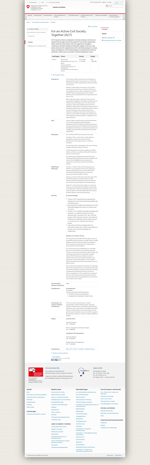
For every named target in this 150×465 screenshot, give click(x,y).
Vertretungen (38, 15)
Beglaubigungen (80, 408)
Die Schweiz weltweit (54, 2)
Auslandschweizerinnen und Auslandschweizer (58, 437)
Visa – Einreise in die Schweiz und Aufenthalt (109, 393)
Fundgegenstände (80, 416)
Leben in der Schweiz (106, 399)
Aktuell (30, 15)
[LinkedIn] (55, 360)
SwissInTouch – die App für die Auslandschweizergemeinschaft (84, 450)
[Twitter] (54, 360)
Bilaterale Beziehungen (107, 410)
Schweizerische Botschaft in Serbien (36, 414)
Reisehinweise (48, 15)
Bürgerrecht (79, 442)
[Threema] (57, 360)
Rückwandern (55, 434)
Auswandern (54, 445)
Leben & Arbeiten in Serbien (60, 16)
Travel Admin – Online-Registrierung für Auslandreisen (86, 433)
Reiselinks (53, 414)
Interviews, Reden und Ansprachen (36, 397)
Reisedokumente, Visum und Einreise (61, 399)
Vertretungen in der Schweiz (58, 426)
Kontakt (104, 29)
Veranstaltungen (31, 402)
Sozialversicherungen (81, 414)
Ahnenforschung (80, 424)
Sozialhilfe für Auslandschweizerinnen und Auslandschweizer (87, 405)
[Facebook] (52, 360)
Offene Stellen (30, 407)
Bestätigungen (80, 411)
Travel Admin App (56, 419)
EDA (43, 2)
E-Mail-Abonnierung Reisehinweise (60, 417)
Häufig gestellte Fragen (57, 402)
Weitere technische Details (60, 353)
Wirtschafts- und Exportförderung (109, 413)
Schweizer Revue (80, 439)
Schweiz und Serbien (101, 15)
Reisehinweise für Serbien (58, 392)
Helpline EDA (97, 368)
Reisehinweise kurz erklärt (58, 394)
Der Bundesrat (33, 2)
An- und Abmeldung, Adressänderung (86, 392)
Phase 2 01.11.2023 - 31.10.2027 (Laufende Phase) (80, 349)
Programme (104, 422)
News (28, 392)
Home (28, 22)
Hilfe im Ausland (55, 412)
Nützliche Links (80, 437)
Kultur (102, 415)
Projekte (103, 425)
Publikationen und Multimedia (109, 427)
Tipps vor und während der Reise (59, 397)
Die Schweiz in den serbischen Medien (37, 394)
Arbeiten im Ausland (56, 429)
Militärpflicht (79, 418)
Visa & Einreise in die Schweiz (87, 16)
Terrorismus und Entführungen (59, 404)
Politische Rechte (80, 397)
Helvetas (109, 38)
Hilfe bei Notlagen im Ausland (84, 402)
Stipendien (79, 426)
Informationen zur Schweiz (108, 401)
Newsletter (29, 399)
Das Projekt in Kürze (58, 75)
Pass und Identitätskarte (82, 394)
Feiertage (29, 404)
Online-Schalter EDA (52, 368)
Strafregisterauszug (81, 421)
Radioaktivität (55, 409)
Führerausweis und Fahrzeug (83, 399)
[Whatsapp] (59, 360)
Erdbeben (53, 407)
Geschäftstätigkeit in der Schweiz (109, 403)
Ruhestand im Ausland (57, 431)
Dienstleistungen (74, 15)
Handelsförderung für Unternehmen (85, 447)
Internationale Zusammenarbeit (114, 16)
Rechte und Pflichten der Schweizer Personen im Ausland (60, 441)
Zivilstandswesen (80, 444)
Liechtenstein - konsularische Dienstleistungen (83, 429)
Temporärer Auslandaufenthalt (59, 447)
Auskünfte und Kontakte (107, 396)
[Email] (60, 360)
